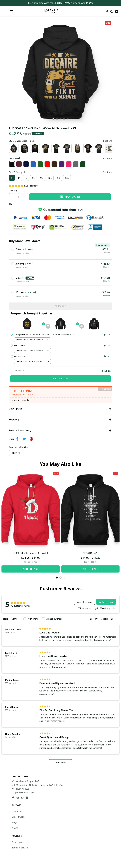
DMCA (15, 828)
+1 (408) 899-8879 (20, 788)
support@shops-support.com (26, 792)
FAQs (14, 822)
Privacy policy (18, 842)
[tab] (53, 119)
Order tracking (19, 816)
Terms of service (20, 847)
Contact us (17, 811)
